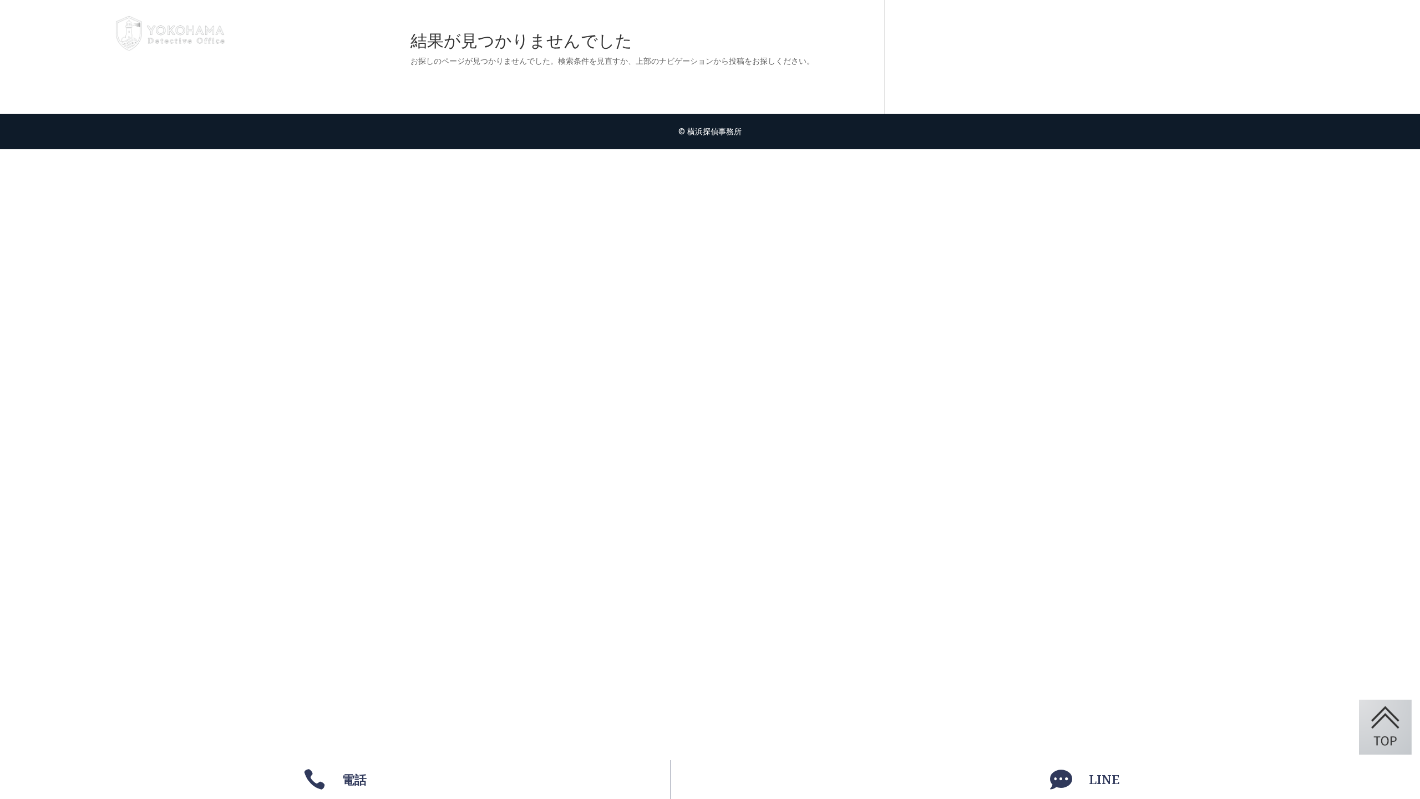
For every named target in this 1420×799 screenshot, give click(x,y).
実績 (1256, 33)
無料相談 (1358, 33)
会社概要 (1302, 33)
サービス (1210, 33)
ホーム (1159, 33)
